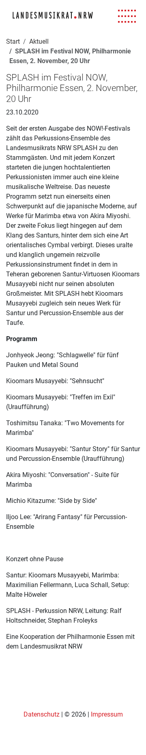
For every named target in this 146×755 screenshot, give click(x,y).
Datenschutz (42, 714)
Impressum (107, 714)
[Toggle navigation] (127, 16)
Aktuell (39, 41)
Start (13, 41)
